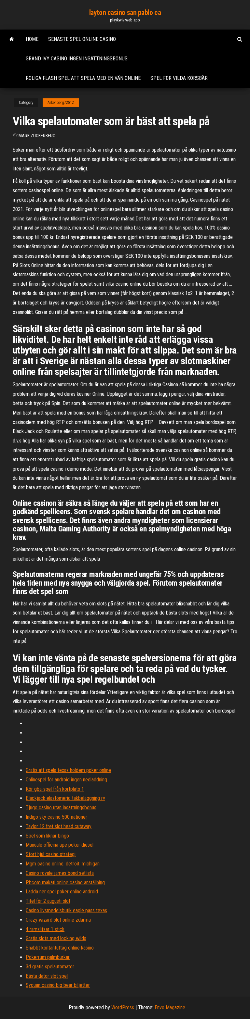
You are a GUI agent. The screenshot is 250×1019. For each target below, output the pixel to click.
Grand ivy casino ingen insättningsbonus (77, 59)
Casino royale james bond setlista (60, 873)
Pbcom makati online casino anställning (65, 882)
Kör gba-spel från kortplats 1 (55, 789)
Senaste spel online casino (82, 39)
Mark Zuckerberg (37, 135)
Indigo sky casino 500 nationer (56, 817)
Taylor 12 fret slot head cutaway (58, 826)
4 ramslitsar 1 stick (45, 929)
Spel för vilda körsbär (179, 78)
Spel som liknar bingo (47, 836)
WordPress (122, 1007)
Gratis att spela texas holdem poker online (68, 770)
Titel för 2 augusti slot (48, 901)
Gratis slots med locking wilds (56, 938)
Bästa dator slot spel (47, 976)
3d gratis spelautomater (50, 966)
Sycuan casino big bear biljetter (58, 985)
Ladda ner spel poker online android (62, 892)
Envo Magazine (170, 1007)
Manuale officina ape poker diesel (59, 845)
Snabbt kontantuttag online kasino (60, 948)
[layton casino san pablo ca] (12, 39)
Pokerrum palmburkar (48, 957)
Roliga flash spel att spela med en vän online (83, 78)
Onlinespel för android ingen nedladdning (66, 780)
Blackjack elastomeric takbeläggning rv (65, 798)
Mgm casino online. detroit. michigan (63, 864)
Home (32, 39)
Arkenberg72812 (61, 102)
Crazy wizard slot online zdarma (58, 920)
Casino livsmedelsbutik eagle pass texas (66, 910)
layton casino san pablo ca (125, 12)
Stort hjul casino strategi (51, 854)
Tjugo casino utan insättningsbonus (61, 807)
